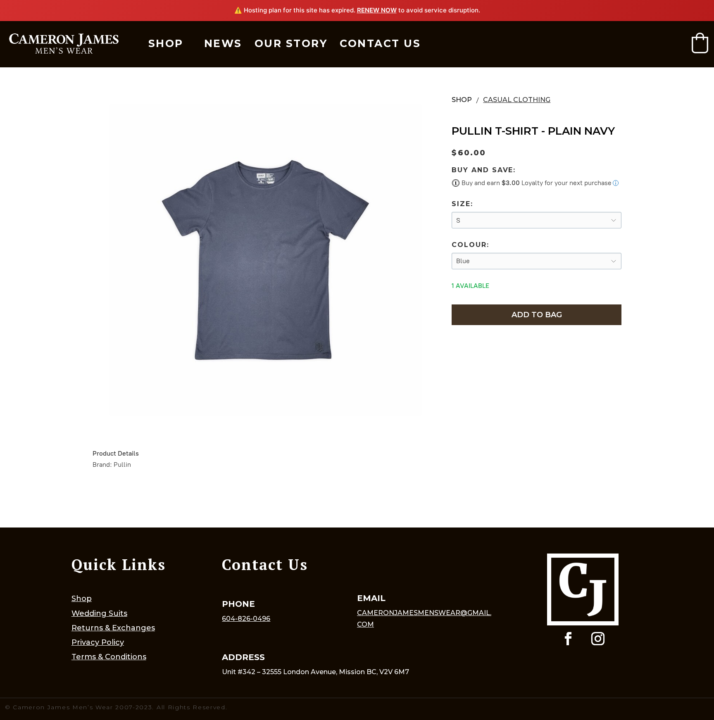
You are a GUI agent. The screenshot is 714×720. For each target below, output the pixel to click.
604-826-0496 (246, 619)
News (223, 43)
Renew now (377, 10)
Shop (165, 43)
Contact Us (380, 43)
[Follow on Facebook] (568, 638)
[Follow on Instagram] (598, 638)
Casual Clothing (516, 100)
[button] (700, 43)
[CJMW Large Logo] (64, 44)
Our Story (291, 43)
